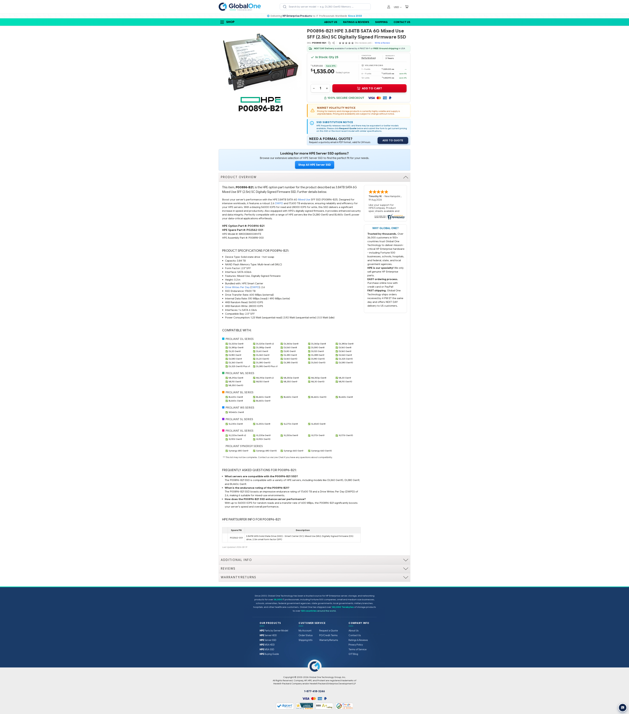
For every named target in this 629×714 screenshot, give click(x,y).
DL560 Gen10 (318, 362)
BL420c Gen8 (236, 397)
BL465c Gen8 (346, 397)
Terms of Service (358, 649)
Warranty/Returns (328, 640)
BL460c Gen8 (263, 397)
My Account (305, 630)
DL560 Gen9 (345, 355)
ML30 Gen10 (317, 381)
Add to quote (392, 140)
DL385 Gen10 (291, 362)
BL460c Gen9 (291, 397)
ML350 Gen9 (290, 381)
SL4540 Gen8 (318, 423)
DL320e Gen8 (236, 343)
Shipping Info (306, 640)
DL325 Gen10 (346, 358)
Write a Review (382, 42)
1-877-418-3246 (314, 691)
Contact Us (402, 22)
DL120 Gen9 (317, 351)
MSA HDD (267, 644)
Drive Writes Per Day (237, 287)
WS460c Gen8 (236, 412)
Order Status (306, 635)
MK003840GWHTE (250, 233)
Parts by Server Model (274, 630)
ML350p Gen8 (318, 377)
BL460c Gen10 (318, 397)
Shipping (381, 22)
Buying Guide (269, 654)
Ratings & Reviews (356, 22)
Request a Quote (328, 630)
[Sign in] (388, 7)
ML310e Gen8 (236, 377)
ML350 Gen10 (236, 385)
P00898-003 (256, 237)
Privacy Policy (356, 644)
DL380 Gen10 (263, 362)
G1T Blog (353, 654)
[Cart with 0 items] (406, 7)
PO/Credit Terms (328, 635)
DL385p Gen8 (263, 347)
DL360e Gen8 (291, 343)
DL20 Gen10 (262, 358)
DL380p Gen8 (236, 347)
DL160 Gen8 (345, 347)
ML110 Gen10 (345, 381)
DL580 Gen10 (346, 362)
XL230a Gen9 (263, 435)
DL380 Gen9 (290, 355)
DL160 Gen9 (345, 351)
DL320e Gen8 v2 (265, 343)
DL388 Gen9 (317, 355)
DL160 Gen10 (290, 358)
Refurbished (369, 58)
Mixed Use (304, 199)
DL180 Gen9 (235, 355)
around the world (326, 610)
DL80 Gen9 (290, 351)
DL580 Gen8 (317, 347)
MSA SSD (267, 649)
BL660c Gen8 (236, 400)
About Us (330, 22)
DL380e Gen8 (346, 343)
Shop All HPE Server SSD (314, 164)
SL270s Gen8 (291, 423)
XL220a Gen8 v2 (237, 435)
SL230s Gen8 (236, 423)
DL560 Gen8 (290, 347)
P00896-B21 (256, 226)
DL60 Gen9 (262, 351)
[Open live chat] (622, 707)
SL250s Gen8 (263, 423)
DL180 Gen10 (318, 358)
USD (397, 7)
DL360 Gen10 (236, 362)
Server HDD (268, 635)
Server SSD (268, 640)
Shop (230, 22)
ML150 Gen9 (262, 381)
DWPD (279, 203)
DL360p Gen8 (318, 343)
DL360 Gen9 (262, 355)
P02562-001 (255, 230)
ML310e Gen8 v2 (265, 377)
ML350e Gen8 (291, 377)
